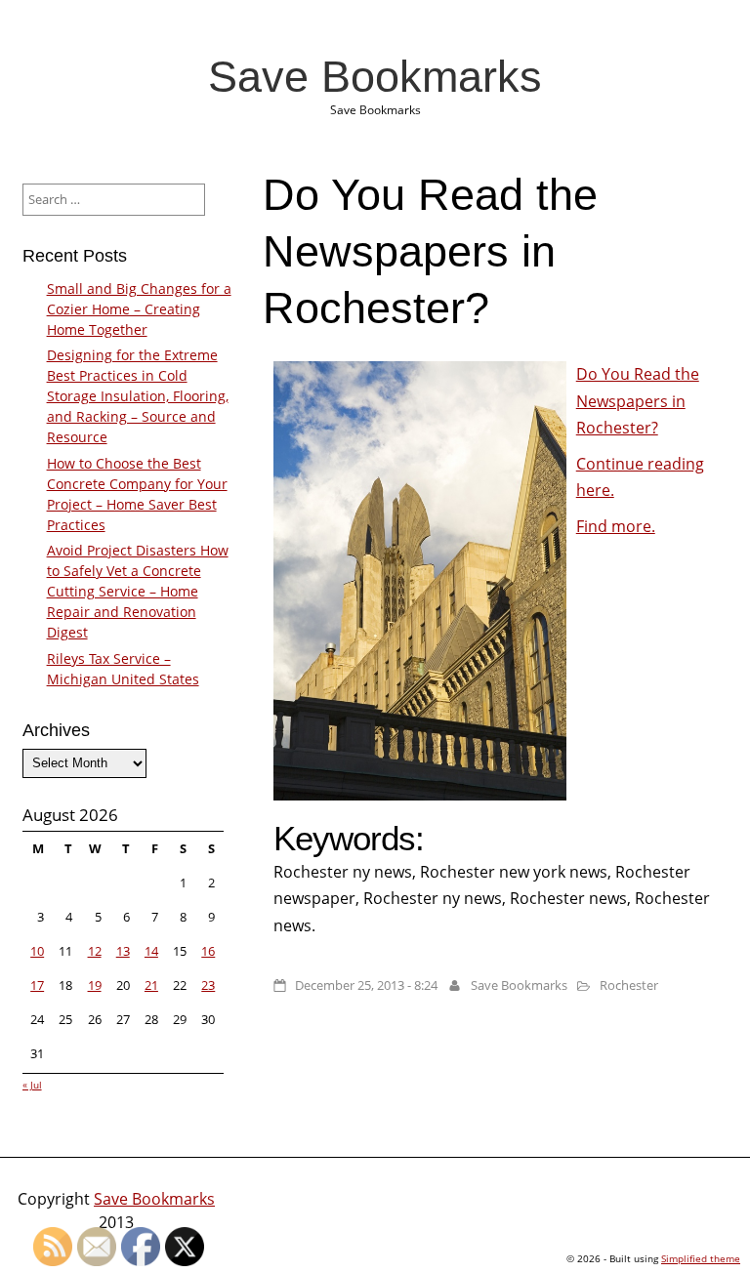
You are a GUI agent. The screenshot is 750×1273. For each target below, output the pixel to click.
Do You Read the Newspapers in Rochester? (637, 400)
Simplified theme (700, 1258)
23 (208, 985)
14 (151, 951)
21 (151, 985)
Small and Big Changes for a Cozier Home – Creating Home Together (139, 309)
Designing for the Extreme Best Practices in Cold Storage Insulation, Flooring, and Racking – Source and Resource (138, 396)
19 (95, 985)
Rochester (629, 985)
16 (208, 951)
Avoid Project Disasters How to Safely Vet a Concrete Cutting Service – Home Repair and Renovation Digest (138, 591)
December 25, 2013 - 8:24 (366, 985)
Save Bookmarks (375, 76)
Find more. (615, 526)
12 (95, 951)
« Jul (32, 1084)
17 (37, 985)
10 (37, 951)
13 (123, 951)
